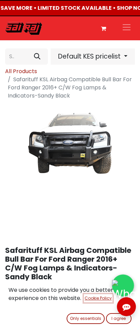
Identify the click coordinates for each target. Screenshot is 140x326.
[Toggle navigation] (126, 28)
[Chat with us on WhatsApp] (123, 285)
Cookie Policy (98, 298)
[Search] (37, 56)
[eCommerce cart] (103, 28)
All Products (21, 71)
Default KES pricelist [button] (90, 56)
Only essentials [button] (85, 318)
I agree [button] (118, 318)
